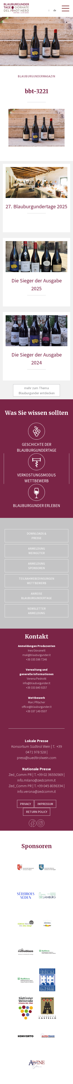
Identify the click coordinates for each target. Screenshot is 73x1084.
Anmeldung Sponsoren (36, 566)
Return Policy (36, 812)
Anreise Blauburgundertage (36, 596)
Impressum (45, 804)
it (49, 10)
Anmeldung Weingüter (36, 551)
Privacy (25, 804)
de (54, 10)
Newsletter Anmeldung (37, 611)
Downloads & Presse (36, 536)
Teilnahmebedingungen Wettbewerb (36, 581)
